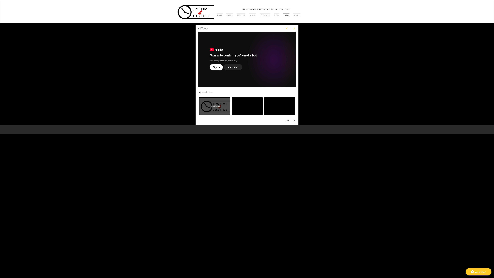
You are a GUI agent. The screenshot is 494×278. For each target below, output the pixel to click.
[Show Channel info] (293, 28)
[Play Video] (247, 106)
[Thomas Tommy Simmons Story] (247, 59)
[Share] (287, 28)
